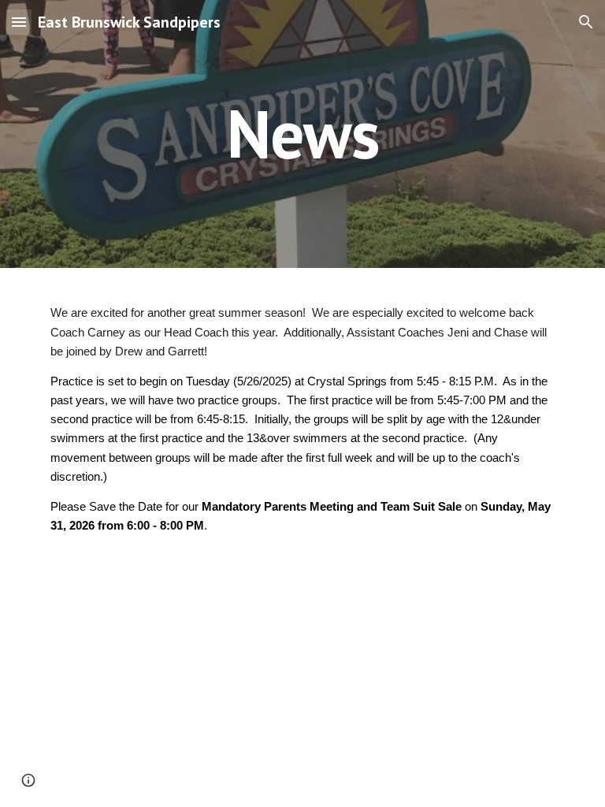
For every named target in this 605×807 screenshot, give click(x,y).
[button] (19, 21)
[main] (302, 133)
